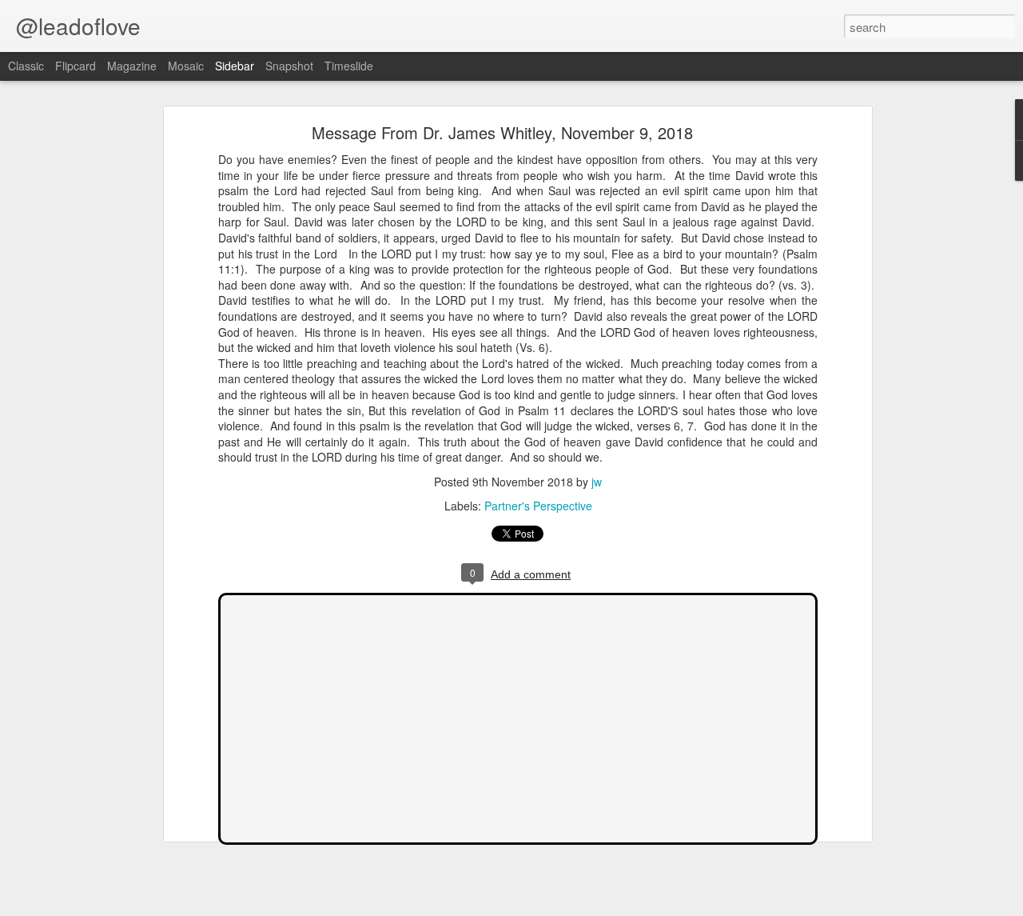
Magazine (132, 66)
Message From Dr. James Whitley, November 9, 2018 (502, 132)
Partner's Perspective (538, 506)
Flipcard (75, 66)
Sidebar (234, 66)
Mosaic (186, 66)
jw (596, 482)
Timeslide (348, 66)
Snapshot (289, 66)
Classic (26, 66)
